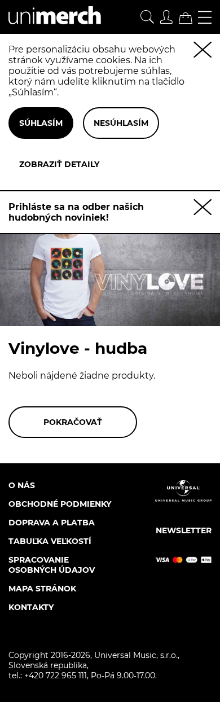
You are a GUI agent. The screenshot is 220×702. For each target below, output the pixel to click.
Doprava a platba (51, 522)
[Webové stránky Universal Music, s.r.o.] (183, 500)
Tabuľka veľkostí (49, 541)
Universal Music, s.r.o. (136, 655)
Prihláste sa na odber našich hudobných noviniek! (76, 212)
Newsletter (184, 530)
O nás (21, 485)
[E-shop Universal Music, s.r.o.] (50, 28)
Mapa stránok (42, 588)
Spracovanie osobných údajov (51, 565)
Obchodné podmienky (59, 504)
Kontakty (31, 607)
